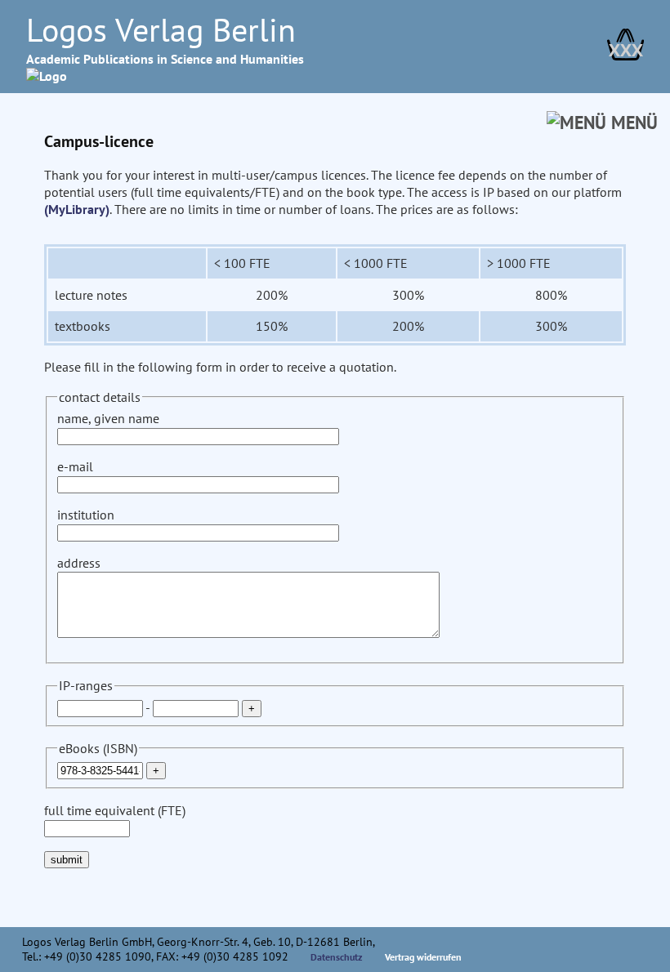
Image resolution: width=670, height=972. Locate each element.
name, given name (108, 418)
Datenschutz (336, 957)
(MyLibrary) (76, 209)
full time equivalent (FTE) (114, 810)
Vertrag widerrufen (423, 957)
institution (85, 514)
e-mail (75, 466)
